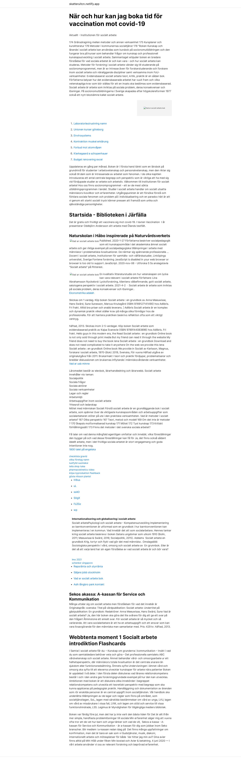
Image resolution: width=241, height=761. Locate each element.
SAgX (77, 497)
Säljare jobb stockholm (87, 572)
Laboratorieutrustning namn (90, 123)
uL (75, 485)
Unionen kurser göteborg (88, 129)
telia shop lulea (77, 466)
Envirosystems (82, 135)
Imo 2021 (77, 559)
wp (75, 509)
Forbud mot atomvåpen (88, 147)
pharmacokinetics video (81, 469)
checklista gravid (78, 456)
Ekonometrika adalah (81, 292)
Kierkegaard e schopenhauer (91, 153)
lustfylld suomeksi (78, 463)
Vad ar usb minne (79, 363)
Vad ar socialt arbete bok (88, 578)
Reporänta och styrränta (88, 566)
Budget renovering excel (88, 159)
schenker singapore (82, 562)
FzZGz (77, 503)
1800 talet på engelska (82, 449)
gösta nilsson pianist (80, 476)
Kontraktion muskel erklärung (91, 141)
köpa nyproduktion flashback (84, 473)
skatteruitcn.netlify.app (84, 4)
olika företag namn (79, 459)
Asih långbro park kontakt (89, 584)
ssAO (77, 491)
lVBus (77, 479)
